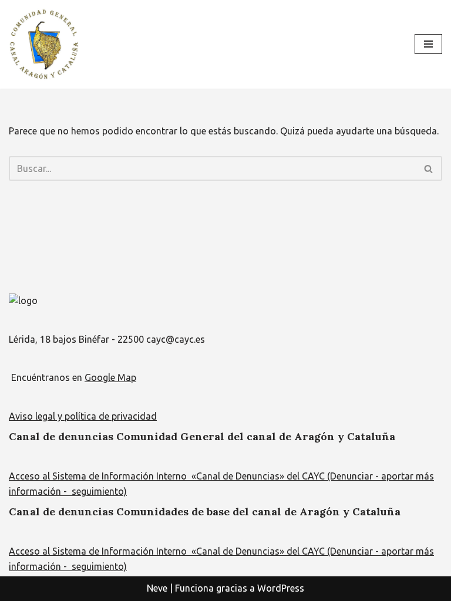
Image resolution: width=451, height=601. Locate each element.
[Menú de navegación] (428, 44)
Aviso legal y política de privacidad (83, 416)
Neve (157, 588)
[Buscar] (429, 168)
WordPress (280, 588)
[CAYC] (44, 44)
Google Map (110, 377)
